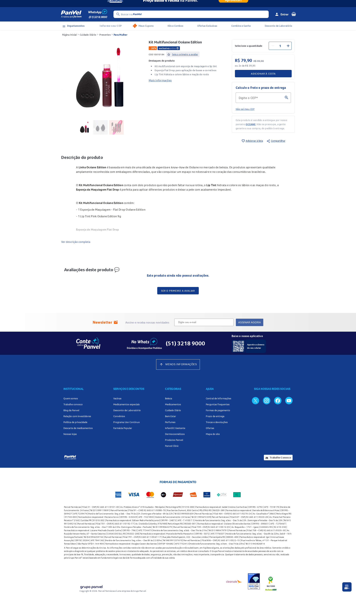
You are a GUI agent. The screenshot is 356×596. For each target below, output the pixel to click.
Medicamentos (173, 404)
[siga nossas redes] (255, 400)
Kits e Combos (175, 25)
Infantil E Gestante (175, 428)
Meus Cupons (146, 25)
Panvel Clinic (172, 446)
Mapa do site (213, 434)
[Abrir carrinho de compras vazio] (293, 14)
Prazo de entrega (215, 416)
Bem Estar (170, 416)
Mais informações (160, 80)
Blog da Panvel (71, 410)
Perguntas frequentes (218, 404)
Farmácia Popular (122, 428)
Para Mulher (120, 34)
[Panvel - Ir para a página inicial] (71, 14)
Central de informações (218, 398)
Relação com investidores (77, 416)
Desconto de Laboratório (278, 25)
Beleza (168, 398)
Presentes (105, 34)
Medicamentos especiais (126, 404)
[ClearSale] (234, 581)
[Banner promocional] (178, 3)
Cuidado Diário (88, 34)
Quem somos (70, 398)
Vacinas (117, 398)
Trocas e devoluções (217, 422)
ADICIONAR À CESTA (263, 73)
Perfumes (170, 422)
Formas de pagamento (218, 410)
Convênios (119, 416)
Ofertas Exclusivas (207, 25)
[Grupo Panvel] (91, 586)
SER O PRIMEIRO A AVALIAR (178, 290)
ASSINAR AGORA (249, 322)
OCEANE (251, 124)
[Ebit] (254, 581)
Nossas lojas (70, 434)
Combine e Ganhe (241, 25)
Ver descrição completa (75, 242)
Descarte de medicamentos (78, 428)
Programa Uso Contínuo (126, 422)
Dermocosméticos (175, 434)
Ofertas (210, 428)
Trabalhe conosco (73, 404)
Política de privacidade (75, 422)
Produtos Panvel (174, 440)
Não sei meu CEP (245, 109)
